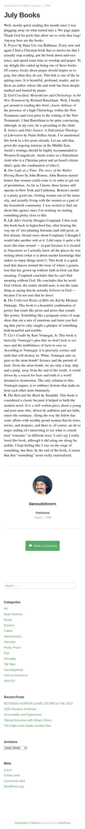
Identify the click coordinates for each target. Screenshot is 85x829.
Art (6, 608)
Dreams (9, 625)
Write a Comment (45, 546)
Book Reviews (13, 614)
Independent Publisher (27, 822)
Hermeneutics (13, 636)
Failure (8, 630)
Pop (6, 653)
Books (27, 5)
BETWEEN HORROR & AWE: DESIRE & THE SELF (38, 703)
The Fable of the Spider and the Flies (27, 725)
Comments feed (14, 781)
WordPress (64, 822)
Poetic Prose (12, 647)
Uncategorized (13, 669)
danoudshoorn (12, 5)
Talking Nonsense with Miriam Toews (28, 720)
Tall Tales (10, 664)
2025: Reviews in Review (20, 709)
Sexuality (10, 658)
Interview (10, 642)
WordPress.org (14, 786)
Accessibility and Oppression (23, 714)
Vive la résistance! (16, 675)
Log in (8, 769)
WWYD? (9, 680)
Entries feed (11, 775)
